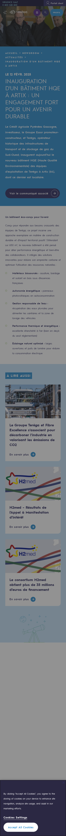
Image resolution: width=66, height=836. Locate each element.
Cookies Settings (15, 817)
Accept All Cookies (21, 827)
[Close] (63, 782)
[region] (33, 808)
